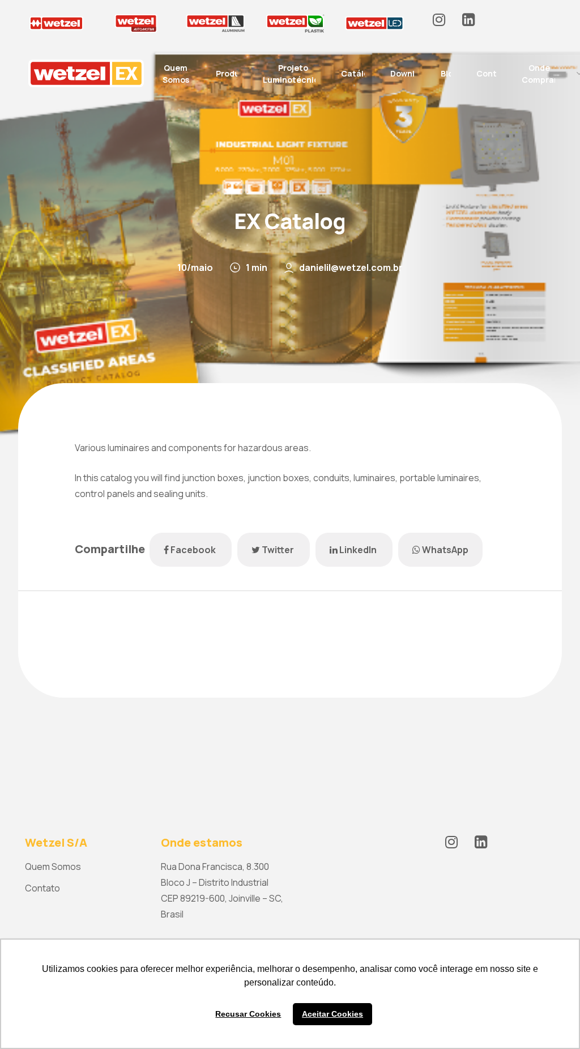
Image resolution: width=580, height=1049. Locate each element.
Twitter (278, 549)
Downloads (412, 73)
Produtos (234, 73)
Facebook (193, 549)
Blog (449, 73)
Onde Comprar (539, 73)
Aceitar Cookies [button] (332, 1013)
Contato (493, 73)
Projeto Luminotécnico (293, 73)
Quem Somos (176, 73)
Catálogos (362, 73)
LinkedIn (358, 549)
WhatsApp (444, 549)
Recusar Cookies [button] (248, 1013)
